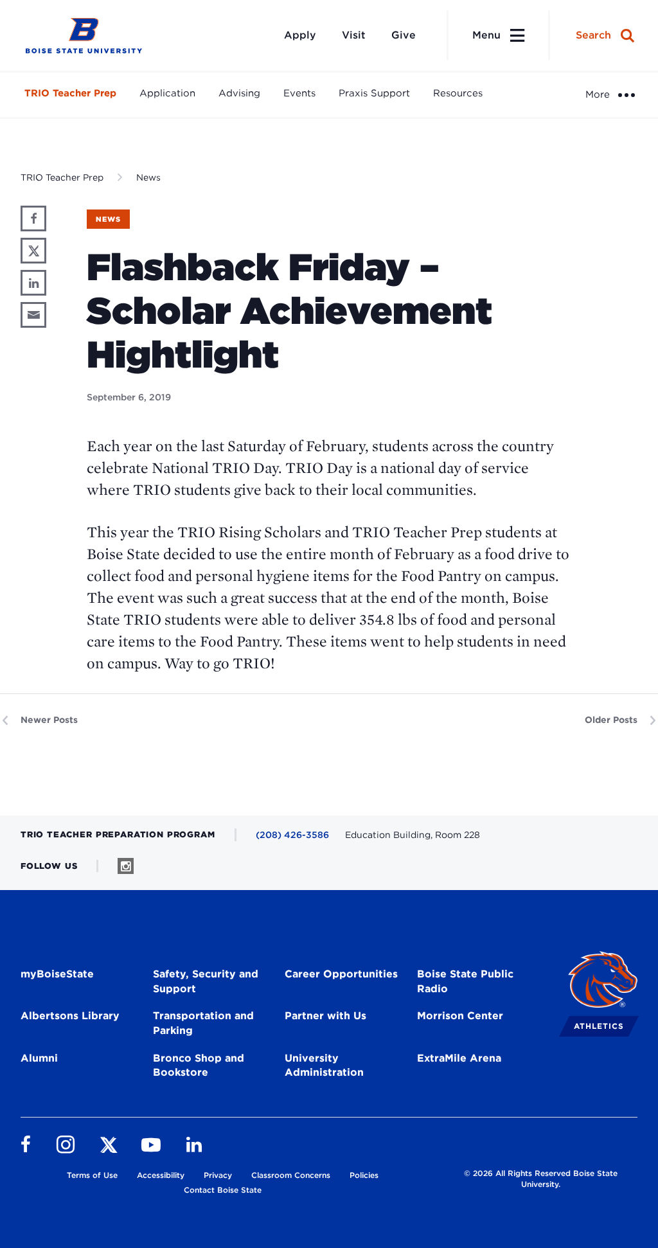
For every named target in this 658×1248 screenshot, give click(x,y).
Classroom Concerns (290, 1175)
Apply (300, 35)
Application (167, 93)
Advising (239, 93)
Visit (354, 35)
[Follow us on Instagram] (126, 866)
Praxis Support (374, 93)
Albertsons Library (70, 1016)
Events (299, 93)
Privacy (218, 1175)
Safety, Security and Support (205, 981)
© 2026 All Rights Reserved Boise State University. (541, 1178)
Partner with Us (325, 1016)
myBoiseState (57, 974)
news (108, 219)
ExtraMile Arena (459, 1058)
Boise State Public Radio (465, 981)
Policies (364, 1175)
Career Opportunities (341, 974)
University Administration (324, 1065)
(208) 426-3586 (292, 835)
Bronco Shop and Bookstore (198, 1065)
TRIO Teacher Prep (70, 93)
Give (403, 35)
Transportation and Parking (203, 1023)
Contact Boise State (223, 1190)
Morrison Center (460, 1016)
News (148, 177)
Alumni (39, 1058)
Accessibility (160, 1175)
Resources (458, 93)
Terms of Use (92, 1175)
